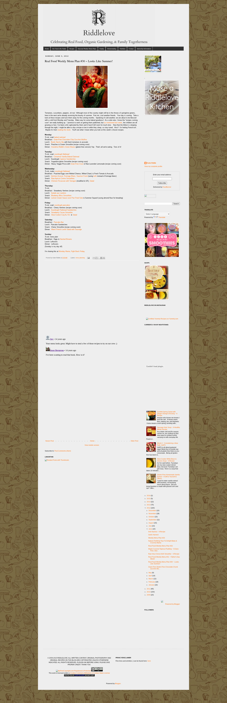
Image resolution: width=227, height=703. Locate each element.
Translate (162, 217)
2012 (149, 508)
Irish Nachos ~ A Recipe (156, 532)
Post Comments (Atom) (63, 451)
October (152, 517)
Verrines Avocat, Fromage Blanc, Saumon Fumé (69, 176)
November (152, 514)
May (150, 573)
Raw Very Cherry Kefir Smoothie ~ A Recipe (163, 554)
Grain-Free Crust (77, 164)
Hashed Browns (66, 239)
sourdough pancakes (62, 205)
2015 (149, 499)
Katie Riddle (151, 163)
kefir (95, 176)
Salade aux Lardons (58, 193)
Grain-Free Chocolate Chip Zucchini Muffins (70, 140)
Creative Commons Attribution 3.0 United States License (90, 673)
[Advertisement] (92, 420)
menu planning (80, 258)
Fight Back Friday (77, 251)
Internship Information (144, 49)
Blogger (118, 683)
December (152, 510)
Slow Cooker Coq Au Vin (60, 215)
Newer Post (49, 441)
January (152, 585)
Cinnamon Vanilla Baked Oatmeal (66, 157)
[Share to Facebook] (101, 258)
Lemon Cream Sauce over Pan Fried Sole (67, 198)
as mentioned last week (113, 123)
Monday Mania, (65, 251)
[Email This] (94, 258)
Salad (92, 181)
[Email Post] (88, 258)
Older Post (134, 441)
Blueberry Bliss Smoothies (61, 196)
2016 (149, 496)
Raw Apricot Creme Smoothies (62, 178)
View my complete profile (153, 166)
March (151, 579)
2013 (149, 505)
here (149, 661)
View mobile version (92, 445)
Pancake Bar (59, 222)
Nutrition (122, 49)
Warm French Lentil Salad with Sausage (66, 229)
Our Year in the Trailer (59, 49)
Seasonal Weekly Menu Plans (87, 49)
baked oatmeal (59, 137)
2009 (149, 595)
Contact (131, 49)
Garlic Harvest (153, 535)
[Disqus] (92, 299)
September (153, 520)
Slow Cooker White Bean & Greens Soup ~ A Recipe (166, 460)
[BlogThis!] (96, 258)
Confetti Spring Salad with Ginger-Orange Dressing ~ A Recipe (167, 414)
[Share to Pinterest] (104, 258)
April (150, 576)
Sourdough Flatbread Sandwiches (63, 210)
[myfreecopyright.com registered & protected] (73, 671)
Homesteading (111, 49)
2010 (149, 592)
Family (102, 49)
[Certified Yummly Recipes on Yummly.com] (162, 319)
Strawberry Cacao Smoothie (62, 212)
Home (47, 49)
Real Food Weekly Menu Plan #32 (160, 546)
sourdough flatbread (61, 154)
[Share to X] (99, 258)
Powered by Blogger (172, 604)
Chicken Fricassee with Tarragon (63, 181)
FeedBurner (167, 187)
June (151, 529)
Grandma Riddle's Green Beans (63, 147)
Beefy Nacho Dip (57, 142)
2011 (149, 589)
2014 (149, 502)
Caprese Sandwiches (68, 159)
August (151, 523)
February (152, 582)
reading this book (64, 130)
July (150, 526)
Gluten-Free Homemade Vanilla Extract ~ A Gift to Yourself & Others (168, 476)
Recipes (71, 49)
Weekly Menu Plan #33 (156, 538)
